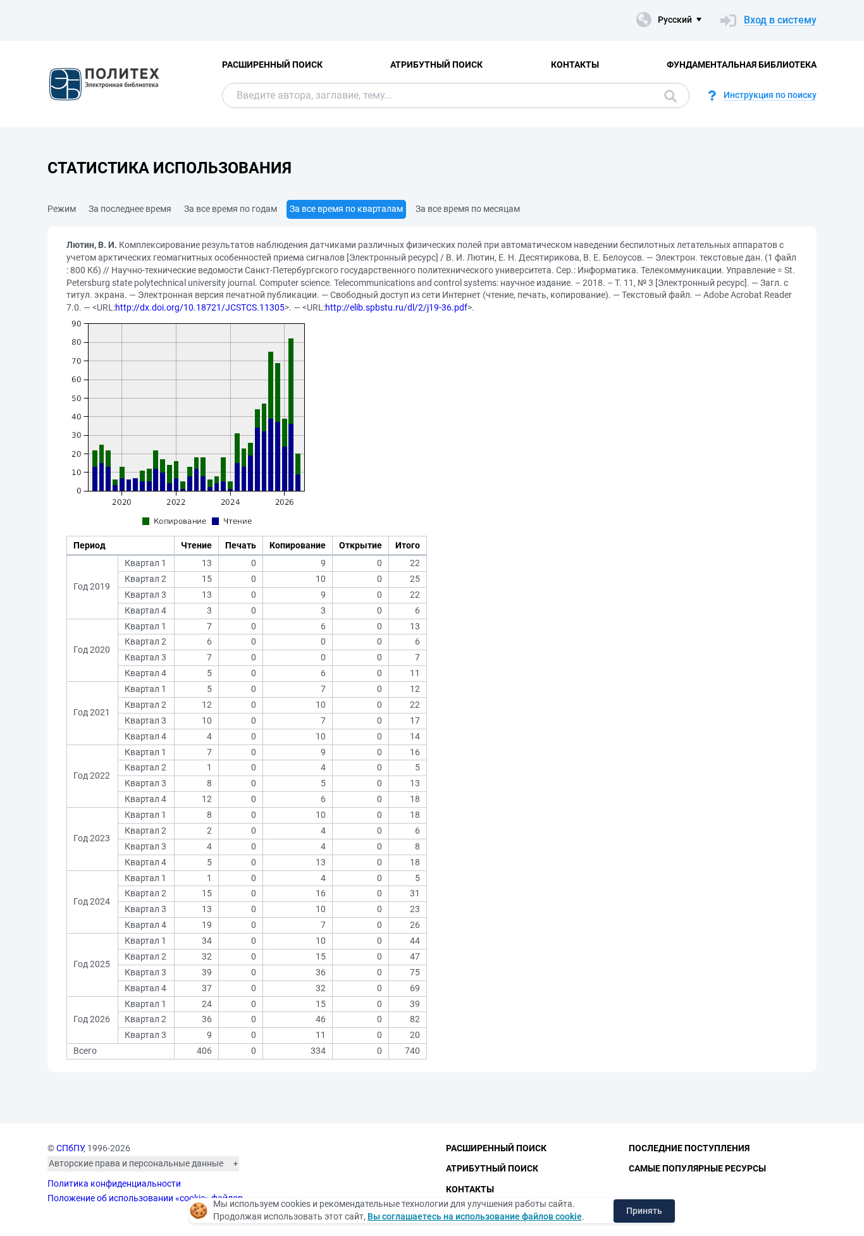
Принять (644, 1211)
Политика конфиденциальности (114, 1183)
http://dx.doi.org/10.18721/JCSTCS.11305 (200, 307)
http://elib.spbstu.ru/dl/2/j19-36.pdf (396, 307)
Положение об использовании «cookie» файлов (145, 1198)
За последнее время (130, 209)
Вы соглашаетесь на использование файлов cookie (474, 1216)
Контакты (575, 64)
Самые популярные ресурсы (697, 1168)
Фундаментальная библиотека (742, 64)
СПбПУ (69, 1148)
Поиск (667, 95)
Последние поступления (689, 1148)
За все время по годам (230, 209)
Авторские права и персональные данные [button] (136, 1163)
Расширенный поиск (272, 64)
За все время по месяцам (468, 209)
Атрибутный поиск (436, 64)
